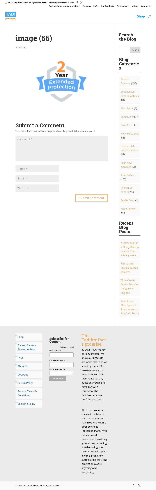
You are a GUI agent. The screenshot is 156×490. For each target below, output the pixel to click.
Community (127, 116)
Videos (135, 6)
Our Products (107, 6)
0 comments (21, 47)
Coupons (86, 6)
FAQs (95, 6)
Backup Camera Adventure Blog (64, 6)
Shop (141, 16)
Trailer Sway (128, 200)
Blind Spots (127, 108)
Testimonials (123, 6)
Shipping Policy (26, 403)
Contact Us (146, 6)
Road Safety (127, 175)
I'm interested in (57, 369)
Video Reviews (129, 208)
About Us (23, 366)
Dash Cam (126, 125)
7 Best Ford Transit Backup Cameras (129, 267)
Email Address (57, 360)
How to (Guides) (130, 133)
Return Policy (25, 383)
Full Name (55, 350)
